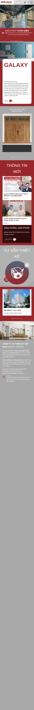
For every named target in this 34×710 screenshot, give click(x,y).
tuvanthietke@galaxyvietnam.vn (15, 373)
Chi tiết (6, 100)
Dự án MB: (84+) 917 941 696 (15, 377)
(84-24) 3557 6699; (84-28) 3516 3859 (15, 369)
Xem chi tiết (8, 239)
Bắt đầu (6, 279)
